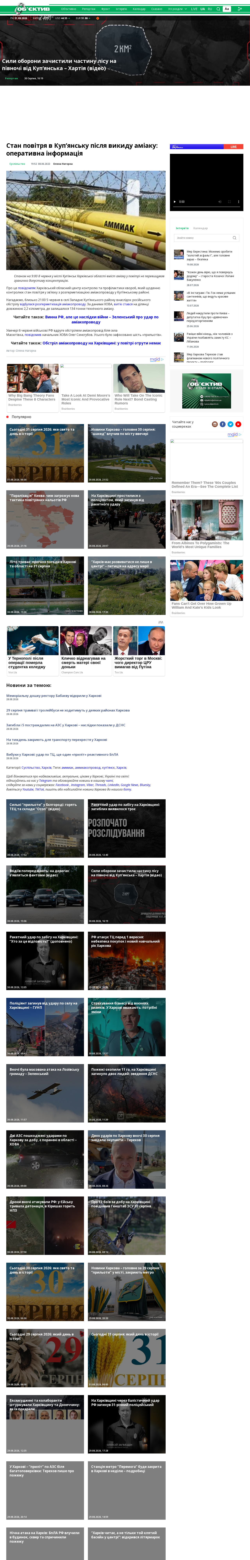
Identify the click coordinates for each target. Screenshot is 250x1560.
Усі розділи (175, 9)
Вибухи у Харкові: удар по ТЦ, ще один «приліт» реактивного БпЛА (62, 754)
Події (8, 78)
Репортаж (89, 9)
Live (194, 9)
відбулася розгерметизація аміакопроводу (53, 304)
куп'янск (108, 767)
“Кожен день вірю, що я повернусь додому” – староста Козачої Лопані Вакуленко (210, 276)
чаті (109, 780)
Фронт (105, 9)
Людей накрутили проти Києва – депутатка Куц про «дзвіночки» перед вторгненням (208, 317)
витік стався (123, 304)
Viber (90, 785)
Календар (139, 9)
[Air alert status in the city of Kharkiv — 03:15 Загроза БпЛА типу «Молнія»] (97, 18)
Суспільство (17, 164)
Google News (129, 785)
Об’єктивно (68, 9)
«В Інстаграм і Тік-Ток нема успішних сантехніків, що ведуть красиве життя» (211, 296)
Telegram (45, 780)
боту (127, 789)
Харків (47, 767)
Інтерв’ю (121, 9)
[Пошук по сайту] (218, 9)
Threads (100, 785)
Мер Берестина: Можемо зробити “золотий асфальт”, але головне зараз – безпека (209, 255)
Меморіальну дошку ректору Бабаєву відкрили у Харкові (53, 695)
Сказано (156, 9)
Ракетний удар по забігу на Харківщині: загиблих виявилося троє (57, 64)
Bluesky (145, 785)
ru (210, 9)
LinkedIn (113, 785)
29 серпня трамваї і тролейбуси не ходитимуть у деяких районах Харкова (68, 710)
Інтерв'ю (182, 228)
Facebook (62, 785)
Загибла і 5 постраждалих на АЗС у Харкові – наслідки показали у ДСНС (65, 725)
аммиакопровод (88, 767)
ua (202, 9)
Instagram (78, 785)
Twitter (230, 424)
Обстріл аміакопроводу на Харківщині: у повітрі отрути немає (102, 343)
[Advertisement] (125, 113)
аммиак (67, 767)
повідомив (33, 335)
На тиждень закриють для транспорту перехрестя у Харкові (56, 739)
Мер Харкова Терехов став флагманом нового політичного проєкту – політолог (208, 358)
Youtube (28, 789)
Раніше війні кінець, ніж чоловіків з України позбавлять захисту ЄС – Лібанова (210, 337)
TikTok (39, 789)
